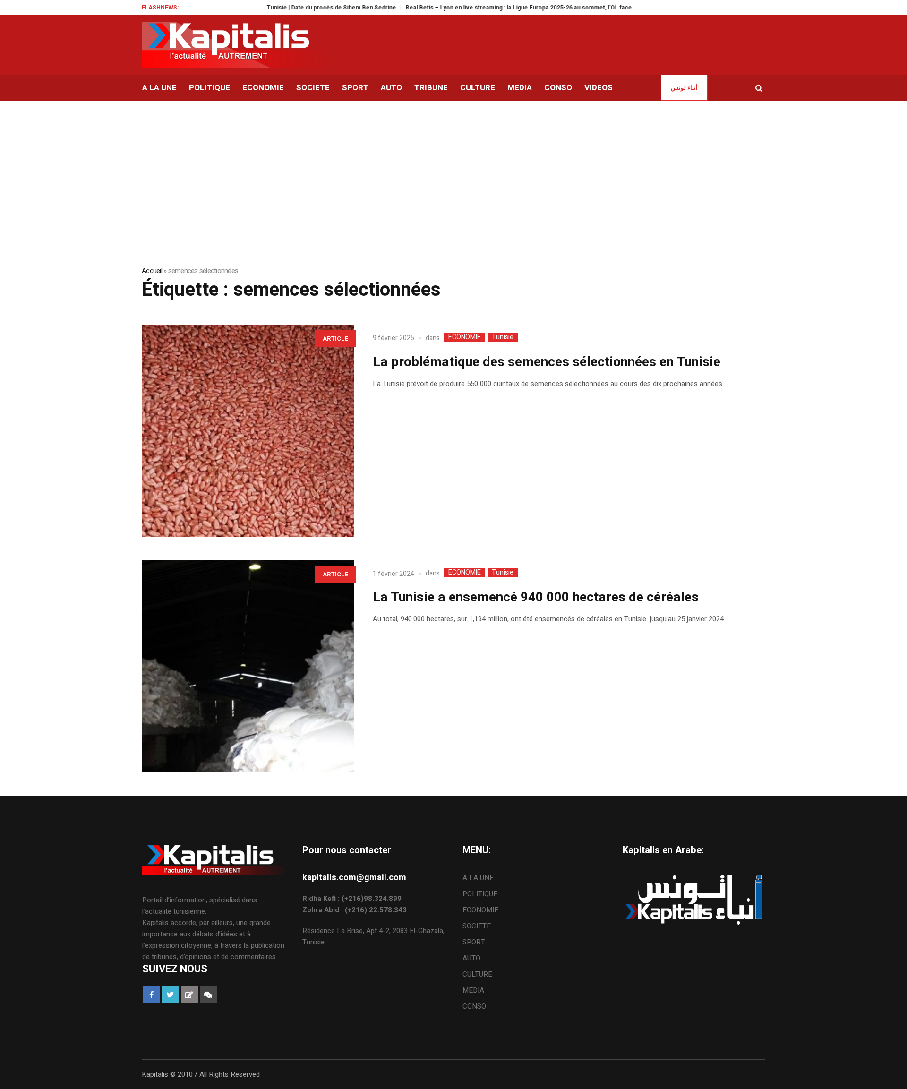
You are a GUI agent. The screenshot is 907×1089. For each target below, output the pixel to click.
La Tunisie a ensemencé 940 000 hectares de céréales (536, 597)
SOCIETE (476, 926)
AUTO (471, 958)
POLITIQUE (479, 894)
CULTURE (477, 974)
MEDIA (473, 990)
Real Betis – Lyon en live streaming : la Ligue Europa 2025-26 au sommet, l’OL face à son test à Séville (520, 7)
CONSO (474, 1006)
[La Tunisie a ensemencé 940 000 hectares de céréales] (248, 666)
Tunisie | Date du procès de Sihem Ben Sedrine (305, 7)
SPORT (473, 942)
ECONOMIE (464, 337)
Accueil (152, 271)
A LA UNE (478, 878)
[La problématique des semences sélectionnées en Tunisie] (248, 431)
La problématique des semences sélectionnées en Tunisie (546, 362)
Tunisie (502, 337)
